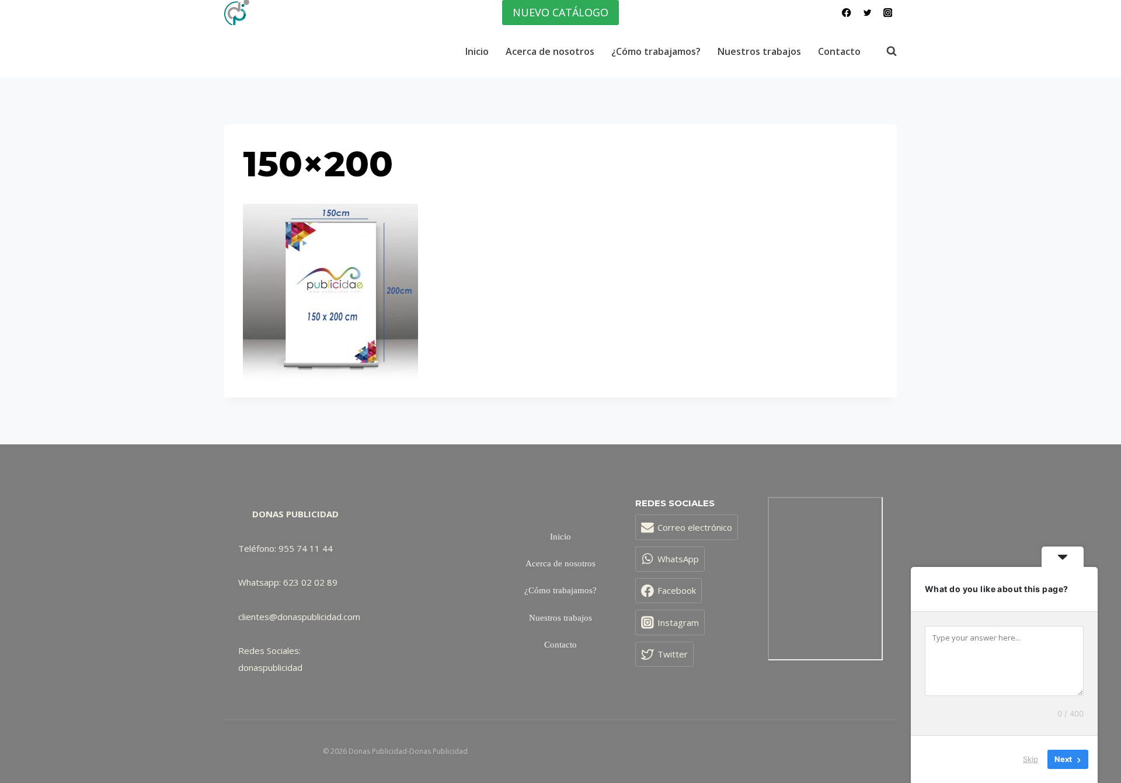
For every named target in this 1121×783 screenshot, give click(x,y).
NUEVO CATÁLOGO (560, 12)
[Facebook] (847, 13)
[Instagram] (888, 13)
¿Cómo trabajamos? (656, 51)
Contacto (839, 51)
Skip (1030, 759)
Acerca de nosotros (550, 51)
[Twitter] (867, 13)
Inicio (477, 51)
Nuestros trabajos (759, 51)
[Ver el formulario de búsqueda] (886, 51)
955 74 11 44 (305, 548)
